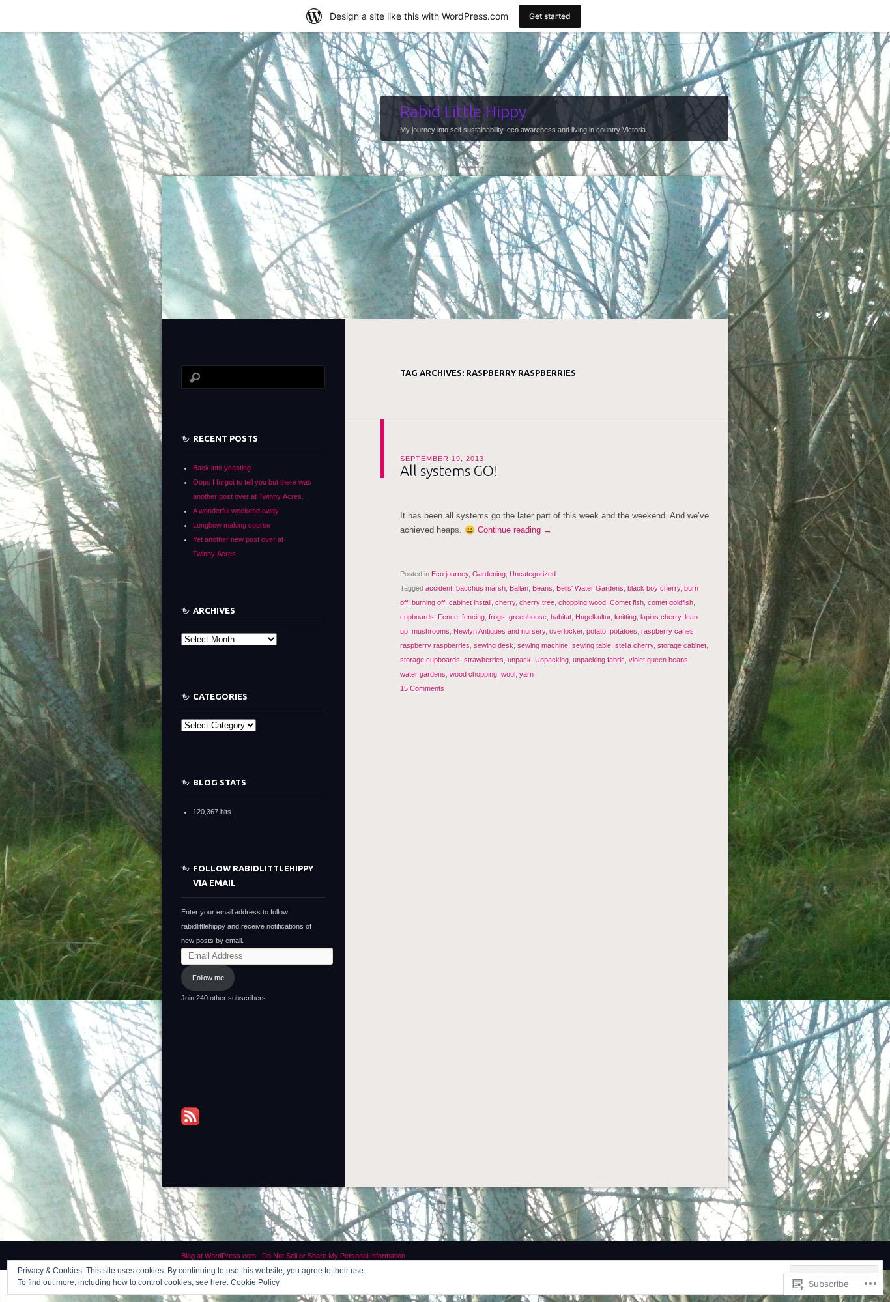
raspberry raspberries (435, 645)
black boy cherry (653, 588)
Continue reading (515, 530)
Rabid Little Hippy (463, 111)
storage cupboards (430, 660)
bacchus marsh (481, 588)
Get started (550, 16)
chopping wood (582, 602)
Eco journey (449, 574)
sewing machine (542, 645)
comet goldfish (670, 602)
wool (508, 674)
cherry (505, 602)
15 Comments (422, 688)
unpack (519, 660)
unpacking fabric (599, 660)
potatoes (623, 631)
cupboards (417, 617)
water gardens (423, 674)
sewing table (591, 645)
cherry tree (536, 602)
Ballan (519, 588)
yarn (526, 674)
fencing (473, 617)
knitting (625, 617)
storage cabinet (681, 645)
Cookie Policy (255, 1282)
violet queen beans (658, 660)
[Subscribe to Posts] (190, 1116)
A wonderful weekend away (236, 511)
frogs (497, 617)
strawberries (484, 660)
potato (596, 631)
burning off (428, 602)
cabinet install (470, 602)
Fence (448, 617)
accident (438, 588)
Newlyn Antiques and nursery (499, 631)
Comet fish (627, 602)
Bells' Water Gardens (590, 588)
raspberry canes (667, 631)
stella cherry (634, 645)
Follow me (208, 978)
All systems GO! (449, 470)
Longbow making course (231, 525)
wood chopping (473, 674)
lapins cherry (660, 617)
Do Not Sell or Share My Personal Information (333, 1256)
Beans (542, 588)
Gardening (489, 574)
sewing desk (493, 645)
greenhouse (528, 617)
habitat (561, 617)
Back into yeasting (222, 468)
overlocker (565, 631)
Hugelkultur (592, 617)
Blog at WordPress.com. (219, 1256)
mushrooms (431, 631)
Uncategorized (533, 574)
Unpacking (552, 660)
